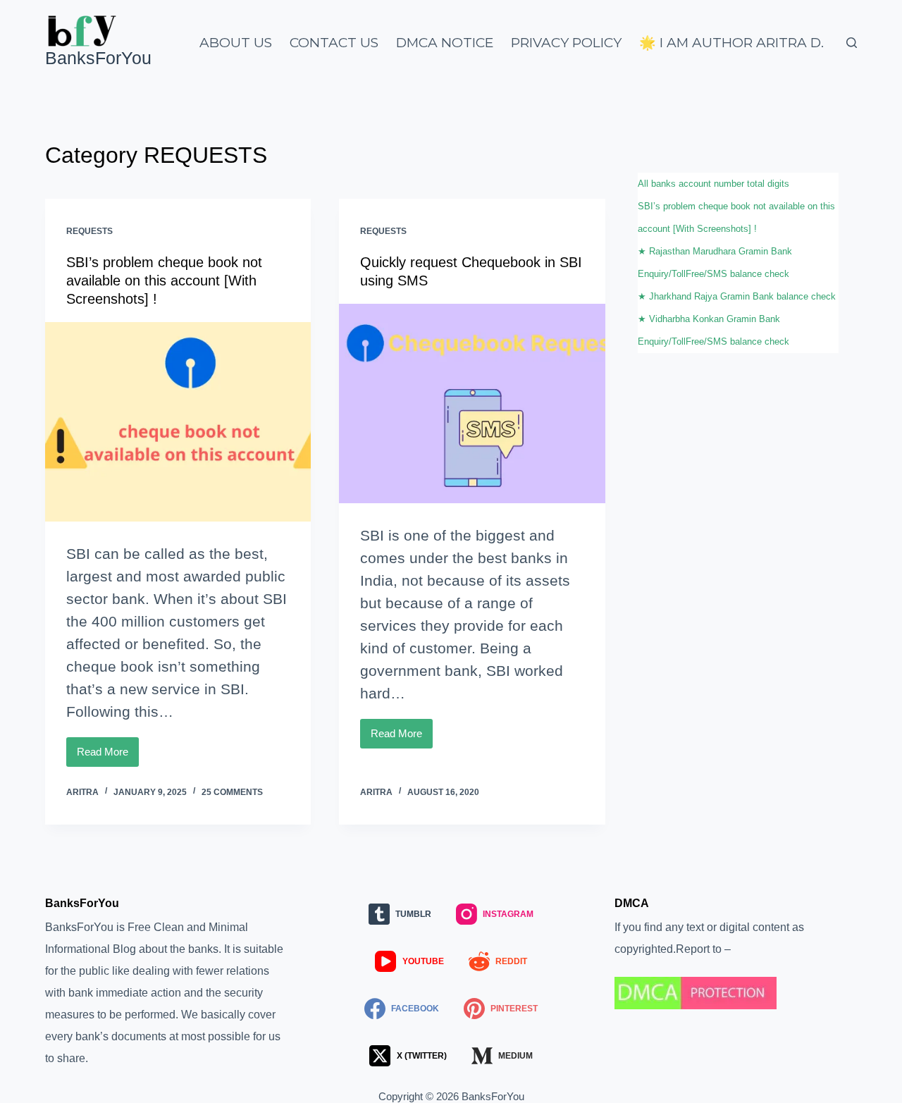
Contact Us (334, 43)
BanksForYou (98, 58)
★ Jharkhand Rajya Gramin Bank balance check (737, 296)
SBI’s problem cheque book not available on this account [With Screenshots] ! (164, 280)
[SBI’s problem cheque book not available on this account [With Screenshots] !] (178, 422)
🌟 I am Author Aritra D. (731, 43)
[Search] (851, 42)
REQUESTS (89, 231)
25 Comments (232, 792)
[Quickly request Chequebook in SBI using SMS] (472, 403)
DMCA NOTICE (444, 43)
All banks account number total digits (713, 183)
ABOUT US (235, 43)
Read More (108, 756)
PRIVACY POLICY (566, 43)
